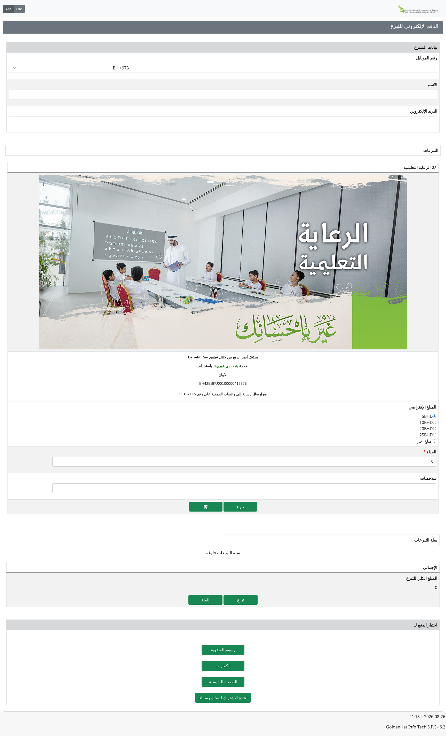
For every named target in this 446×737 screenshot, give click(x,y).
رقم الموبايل (426, 58)
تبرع (240, 506)
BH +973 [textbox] (121, 68)
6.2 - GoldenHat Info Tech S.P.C (415, 727)
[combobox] (71, 68)
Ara (8, 8)
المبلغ (429, 451)
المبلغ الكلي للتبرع (421, 578)
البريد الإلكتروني (423, 111)
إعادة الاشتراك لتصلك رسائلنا (223, 698)
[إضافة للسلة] (205, 507)
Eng (19, 8)
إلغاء (205, 600)
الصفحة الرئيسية (223, 682)
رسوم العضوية (223, 650)
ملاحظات (428, 478)
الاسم (432, 84)
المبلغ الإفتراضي (422, 407)
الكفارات (223, 666)
